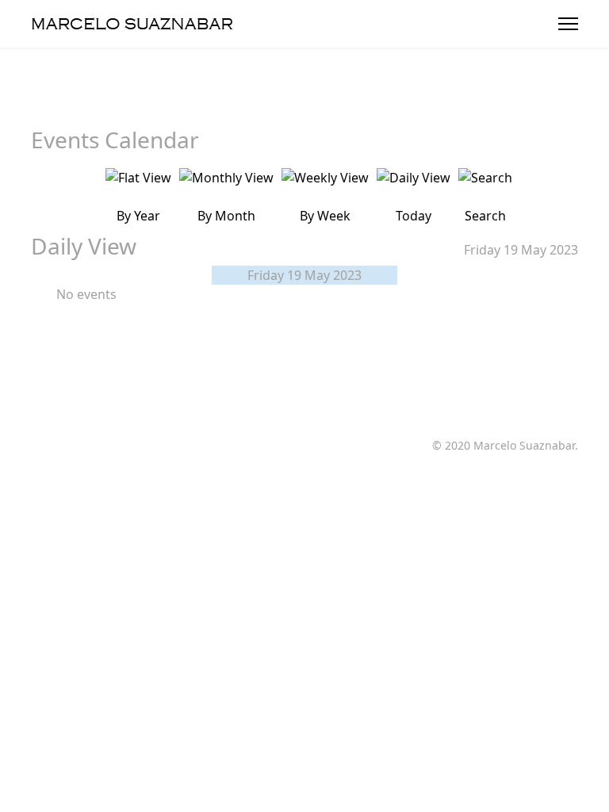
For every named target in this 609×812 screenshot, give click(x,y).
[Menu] (568, 24)
